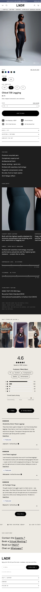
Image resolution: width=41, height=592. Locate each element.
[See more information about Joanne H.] (37, 445)
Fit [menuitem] (10, 373)
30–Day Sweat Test (29, 124)
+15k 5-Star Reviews (11, 124)
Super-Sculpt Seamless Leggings (31, 9)
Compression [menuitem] (27, 373)
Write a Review (26, 411)
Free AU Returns (29, 120)
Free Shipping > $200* (11, 120)
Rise (3, 76)
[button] (20, 382)
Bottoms (12, 9)
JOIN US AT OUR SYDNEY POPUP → (11, 1)
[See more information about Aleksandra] (37, 475)
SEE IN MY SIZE (35, 69)
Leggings (18, 9)
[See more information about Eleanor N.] (37, 506)
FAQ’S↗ (15, 544)
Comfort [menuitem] (17, 373)
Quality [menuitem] (15, 376)
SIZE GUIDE (36, 103)
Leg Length (5, 84)
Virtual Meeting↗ (18, 541)
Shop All (5, 9)
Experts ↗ (20, 538)
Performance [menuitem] (24, 376)
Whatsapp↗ (17, 548)
